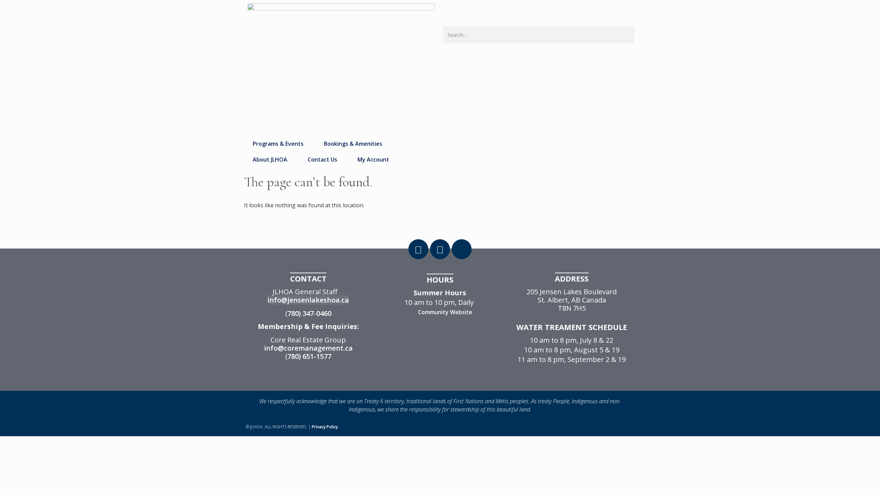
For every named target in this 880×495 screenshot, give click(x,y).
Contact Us (322, 159)
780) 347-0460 (309, 313)
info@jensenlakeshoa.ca (308, 300)
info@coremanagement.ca (308, 348)
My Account (373, 159)
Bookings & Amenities (353, 143)
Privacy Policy (325, 427)
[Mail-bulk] (462, 249)
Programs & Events (278, 143)
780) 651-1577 (309, 356)
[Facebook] (418, 249)
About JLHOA (270, 159)
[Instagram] (440, 249)
